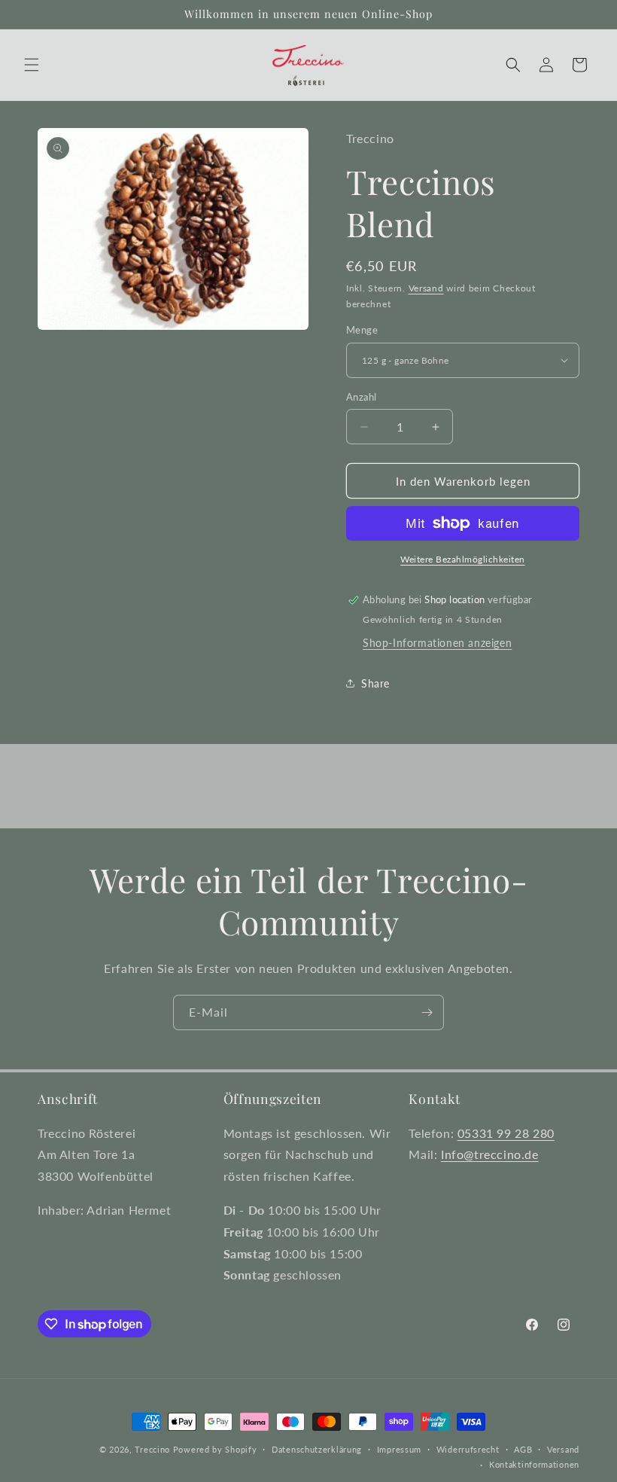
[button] (31, 64)
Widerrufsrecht (468, 1449)
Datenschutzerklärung (317, 1449)
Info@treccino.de (490, 1154)
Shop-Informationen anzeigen (437, 642)
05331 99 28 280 (506, 1133)
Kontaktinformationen (534, 1464)
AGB (523, 1449)
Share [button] (375, 683)
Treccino (152, 1449)
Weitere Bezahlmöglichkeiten (462, 559)
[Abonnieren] (426, 1012)
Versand (426, 288)
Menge (362, 330)
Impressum (399, 1449)
